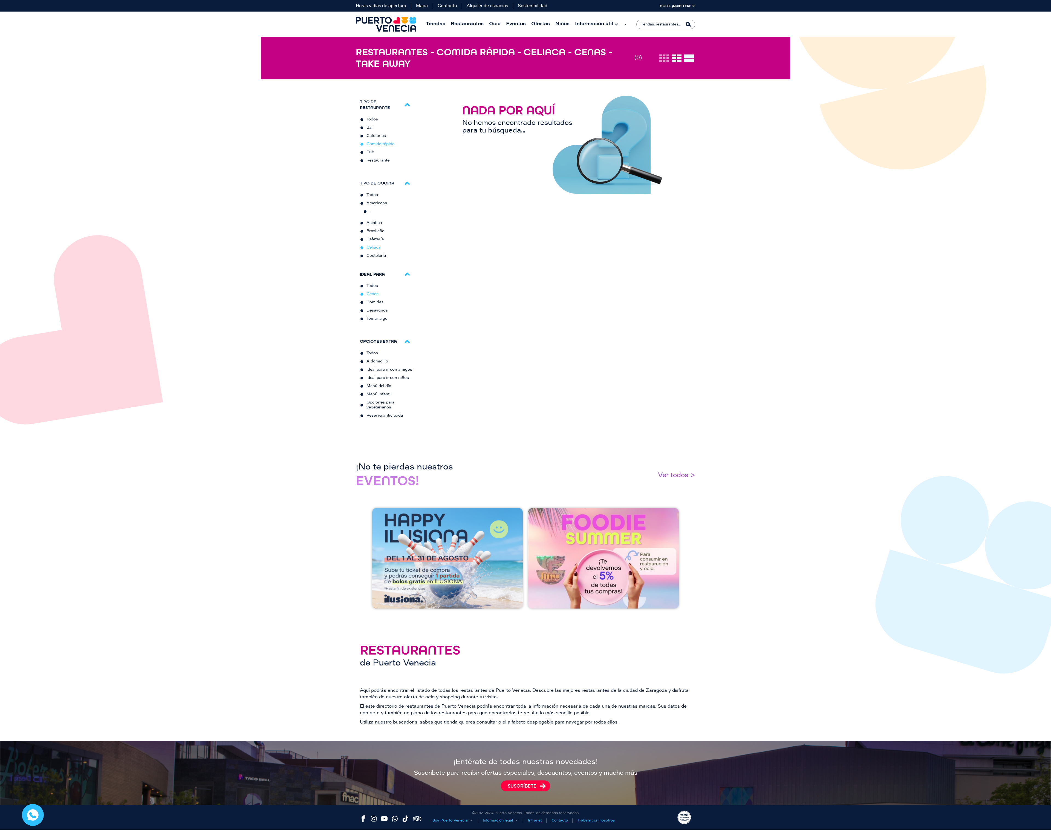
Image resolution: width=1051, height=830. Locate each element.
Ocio (495, 24)
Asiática (374, 223)
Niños (562, 24)
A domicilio (377, 362)
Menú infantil (379, 394)
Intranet (535, 820)
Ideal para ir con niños (387, 378)
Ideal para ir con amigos (389, 370)
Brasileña (375, 231)
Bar (369, 128)
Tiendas (435, 24)
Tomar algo (377, 319)
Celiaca (373, 248)
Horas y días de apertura (381, 6)
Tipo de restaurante (375, 104)
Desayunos (377, 311)
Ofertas (540, 24)
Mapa (422, 6)
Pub (370, 152)
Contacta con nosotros (33, 815)
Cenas (372, 294)
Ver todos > (676, 475)
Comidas (374, 302)
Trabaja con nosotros (596, 820)
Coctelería (376, 256)
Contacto (447, 6)
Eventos (516, 24)
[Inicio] (386, 24)
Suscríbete (522, 786)
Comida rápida (380, 144)
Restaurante (377, 161)
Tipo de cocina (377, 183)
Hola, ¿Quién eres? (677, 6)
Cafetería (375, 239)
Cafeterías (376, 136)
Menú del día (378, 386)
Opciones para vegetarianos (380, 405)
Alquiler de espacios (487, 6)
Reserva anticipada (384, 416)
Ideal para (372, 274)
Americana (376, 203)
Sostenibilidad (532, 6)
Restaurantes (467, 24)
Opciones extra (378, 341)
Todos (372, 120)
